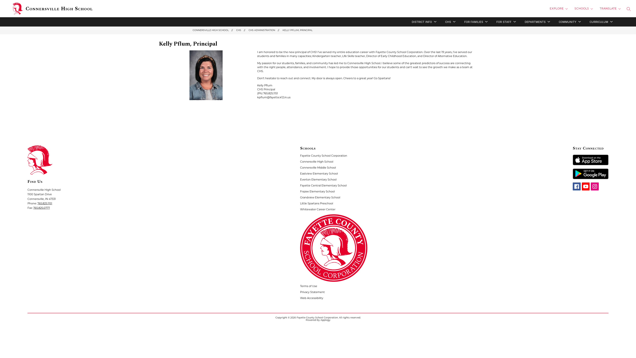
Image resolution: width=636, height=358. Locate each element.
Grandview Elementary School (320, 197)
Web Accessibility (311, 298)
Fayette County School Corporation (323, 156)
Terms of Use (308, 286)
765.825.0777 (41, 208)
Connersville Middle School (318, 168)
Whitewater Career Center (317, 209)
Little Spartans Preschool (316, 203)
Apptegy (325, 320)
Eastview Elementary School (319, 174)
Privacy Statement (312, 292)
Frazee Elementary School (317, 191)
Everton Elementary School (318, 180)
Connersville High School (211, 30)
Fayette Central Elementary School (323, 185)
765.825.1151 (44, 203)
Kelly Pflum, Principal (298, 30)
